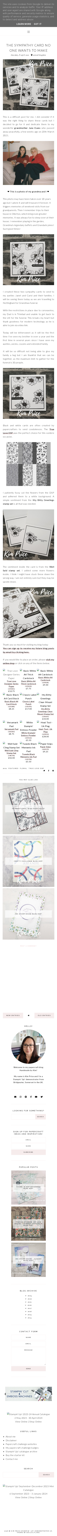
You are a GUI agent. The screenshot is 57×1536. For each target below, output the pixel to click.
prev (5, 1394)
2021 (5, 768)
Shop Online (35, 1421)
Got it (38, 24)
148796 (11, 755)
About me (11, 1436)
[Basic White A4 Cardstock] (45, 674)
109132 (28, 738)
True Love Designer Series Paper (11, 684)
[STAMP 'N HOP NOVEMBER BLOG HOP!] (28, 1204)
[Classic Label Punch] (28, 698)
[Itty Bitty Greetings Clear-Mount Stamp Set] (45, 705)
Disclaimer (11, 1440)
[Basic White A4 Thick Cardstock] (28, 678)
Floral (23, 768)
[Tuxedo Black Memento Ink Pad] (28, 751)
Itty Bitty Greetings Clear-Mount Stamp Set (45, 711)
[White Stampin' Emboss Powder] (28, 729)
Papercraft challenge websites (21, 1444)
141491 (28, 706)
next (51, 1394)
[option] (28, 1393)
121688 (11, 706)
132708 (28, 759)
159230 (28, 686)
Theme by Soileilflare (28, 1532)
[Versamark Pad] (11, 726)
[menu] (28, 32)
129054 (45, 734)
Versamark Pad (11, 729)
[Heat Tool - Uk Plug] (45, 726)
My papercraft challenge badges (22, 1447)
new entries (13, 1015)
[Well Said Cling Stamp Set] (11, 747)
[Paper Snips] (45, 743)
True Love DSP (36, 768)
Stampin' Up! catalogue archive (21, 1451)
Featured (13, 768)
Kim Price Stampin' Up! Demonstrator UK (31, 1531)
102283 (11, 731)
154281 (11, 689)
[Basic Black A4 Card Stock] (11, 698)
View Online (21, 1421)
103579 (45, 749)
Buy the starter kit (15, 1455)
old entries (44, 1015)
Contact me (12, 1459)
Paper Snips (45, 747)
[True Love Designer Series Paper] (11, 678)
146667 (45, 716)
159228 (45, 682)
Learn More (23, 24)
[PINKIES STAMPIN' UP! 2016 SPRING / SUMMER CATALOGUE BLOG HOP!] (28, 1240)
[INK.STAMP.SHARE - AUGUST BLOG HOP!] (28, 1276)
